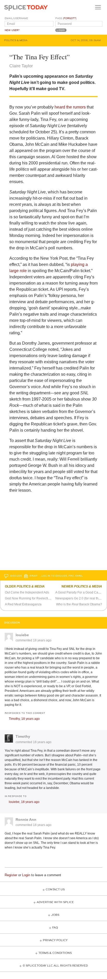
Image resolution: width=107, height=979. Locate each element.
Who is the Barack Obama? (79, 604)
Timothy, (24, 719)
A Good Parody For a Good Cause (79, 592)
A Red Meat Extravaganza (23, 604)
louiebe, (24, 802)
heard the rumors (70, 107)
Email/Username (16, 18)
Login (26, 875)
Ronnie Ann (26, 819)
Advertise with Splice (55, 902)
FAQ (55, 928)
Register (11, 875)
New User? (12, 30)
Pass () (66, 18)
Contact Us (55, 889)
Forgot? (70, 18)
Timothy (23, 736)
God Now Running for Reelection (28, 598)
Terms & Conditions (55, 953)
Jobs (55, 915)
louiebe (22, 635)
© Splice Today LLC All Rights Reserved (55, 966)
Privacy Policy (55, 940)
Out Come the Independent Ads (27, 592)
